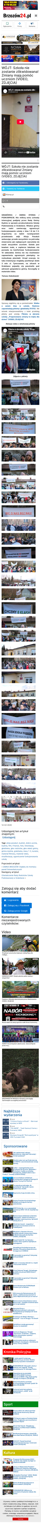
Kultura (9, 1453)
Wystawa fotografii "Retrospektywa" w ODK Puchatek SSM (24, 1135)
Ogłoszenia (7, 26)
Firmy (20, 26)
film (10, 846)
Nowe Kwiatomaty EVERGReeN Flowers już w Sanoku (24, 1286)
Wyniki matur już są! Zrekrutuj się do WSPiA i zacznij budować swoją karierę (25, 1161)
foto (22, 846)
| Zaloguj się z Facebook (17, 905)
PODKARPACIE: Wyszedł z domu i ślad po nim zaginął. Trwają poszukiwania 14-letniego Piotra (25, 1367)
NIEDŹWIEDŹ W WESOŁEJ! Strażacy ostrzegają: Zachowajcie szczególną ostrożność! (17, 1099)
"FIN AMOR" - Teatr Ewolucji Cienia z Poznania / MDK (23, 1128)
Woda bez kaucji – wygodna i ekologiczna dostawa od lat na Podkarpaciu (24, 1225)
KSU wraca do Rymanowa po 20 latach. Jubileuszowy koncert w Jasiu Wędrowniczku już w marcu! (25, 1294)
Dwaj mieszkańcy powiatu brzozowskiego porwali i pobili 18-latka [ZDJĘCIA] (25, 1383)
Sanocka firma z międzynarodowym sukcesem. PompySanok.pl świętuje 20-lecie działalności (25, 1311)
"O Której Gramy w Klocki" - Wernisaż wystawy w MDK (24, 1121)
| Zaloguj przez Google (17, 911)
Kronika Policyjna (17, 1352)
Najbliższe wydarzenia (13, 1113)
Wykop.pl (9, 195)
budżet (22, 843)
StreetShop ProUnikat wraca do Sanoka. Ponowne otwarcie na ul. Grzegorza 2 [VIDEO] (25, 1249)
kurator (35, 851)
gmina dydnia (7, 851)
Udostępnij (8, 837)
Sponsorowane (15, 1146)
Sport (8, 1404)
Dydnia (4, 846)
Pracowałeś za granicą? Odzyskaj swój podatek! (25, 1256)
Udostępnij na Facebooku (17, 183)
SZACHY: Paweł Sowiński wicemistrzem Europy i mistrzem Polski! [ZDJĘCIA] (25, 1442)
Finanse (16, 846)
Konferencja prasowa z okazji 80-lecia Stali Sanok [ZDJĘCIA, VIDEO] (25, 1434)
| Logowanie (12, 900)
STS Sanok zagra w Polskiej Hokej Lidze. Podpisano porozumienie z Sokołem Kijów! (25, 1419)
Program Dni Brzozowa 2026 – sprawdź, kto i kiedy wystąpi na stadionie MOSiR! (24, 1460)
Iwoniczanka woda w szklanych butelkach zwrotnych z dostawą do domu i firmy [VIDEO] (25, 1341)
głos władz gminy (30, 848)
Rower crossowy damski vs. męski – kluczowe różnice (25, 1263)
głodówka (6, 848)
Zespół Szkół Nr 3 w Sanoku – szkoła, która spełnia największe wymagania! (24, 1241)
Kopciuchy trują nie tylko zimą (23, 1193)
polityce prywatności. (27, 1516)
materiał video (22, 854)
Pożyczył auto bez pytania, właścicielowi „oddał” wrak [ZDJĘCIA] (22, 1390)
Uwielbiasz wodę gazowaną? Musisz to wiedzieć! (23, 1325)
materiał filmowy (8, 854)
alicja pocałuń (12, 843)
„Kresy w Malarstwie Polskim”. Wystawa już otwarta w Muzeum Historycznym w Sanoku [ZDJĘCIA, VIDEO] (25, 1469)
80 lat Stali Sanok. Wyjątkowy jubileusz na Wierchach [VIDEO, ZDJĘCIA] (24, 1427)
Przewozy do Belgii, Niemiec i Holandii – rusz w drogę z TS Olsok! (25, 1317)
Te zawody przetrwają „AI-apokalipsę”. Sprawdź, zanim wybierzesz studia (23, 1186)
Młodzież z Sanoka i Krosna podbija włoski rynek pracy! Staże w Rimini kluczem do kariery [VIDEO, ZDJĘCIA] (25, 1234)
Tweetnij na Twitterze (15, 189)
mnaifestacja (7, 856)
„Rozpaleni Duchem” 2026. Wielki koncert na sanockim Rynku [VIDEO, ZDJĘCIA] (25, 1476)
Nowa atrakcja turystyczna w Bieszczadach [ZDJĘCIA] (23, 1483)
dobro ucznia (31, 843)
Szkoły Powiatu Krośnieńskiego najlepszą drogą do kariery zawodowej (24, 1202)
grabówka (18, 851)
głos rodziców (16, 848)
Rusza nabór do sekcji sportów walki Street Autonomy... (20, 1022)
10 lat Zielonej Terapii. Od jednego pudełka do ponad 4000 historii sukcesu (25, 1272)
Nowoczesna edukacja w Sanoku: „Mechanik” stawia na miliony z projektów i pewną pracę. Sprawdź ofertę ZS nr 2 (25, 1218)
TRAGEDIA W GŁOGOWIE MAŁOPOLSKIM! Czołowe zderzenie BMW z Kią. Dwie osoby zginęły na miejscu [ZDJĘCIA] (25, 1376)
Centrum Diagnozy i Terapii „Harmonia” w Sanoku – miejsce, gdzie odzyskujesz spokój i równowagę (24, 1334)
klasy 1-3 (27, 851)
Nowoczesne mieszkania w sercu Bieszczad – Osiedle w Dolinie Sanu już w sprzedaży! (25, 1302)
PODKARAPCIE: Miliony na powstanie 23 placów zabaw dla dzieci (24, 1491)
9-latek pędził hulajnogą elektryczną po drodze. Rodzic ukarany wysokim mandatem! (24, 1359)
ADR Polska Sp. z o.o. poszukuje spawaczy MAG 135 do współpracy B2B (25, 1209)
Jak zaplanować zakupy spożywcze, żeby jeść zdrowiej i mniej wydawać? (24, 1154)
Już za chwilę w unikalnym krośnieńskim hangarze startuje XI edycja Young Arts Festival (25, 1179)
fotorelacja (29, 846)
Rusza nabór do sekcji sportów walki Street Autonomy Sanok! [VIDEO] (24, 1412)
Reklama (32, 26)
